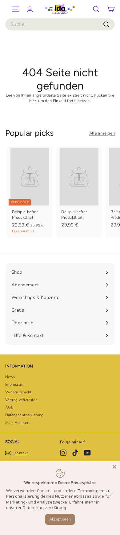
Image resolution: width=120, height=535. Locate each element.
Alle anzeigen (102, 133)
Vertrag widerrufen (21, 399)
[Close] (114, 467)
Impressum (14, 384)
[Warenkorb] (110, 9)
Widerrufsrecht (18, 392)
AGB (9, 407)
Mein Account (17, 422)
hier (32, 101)
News (10, 376)
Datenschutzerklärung (24, 415)
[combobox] (60, 24)
